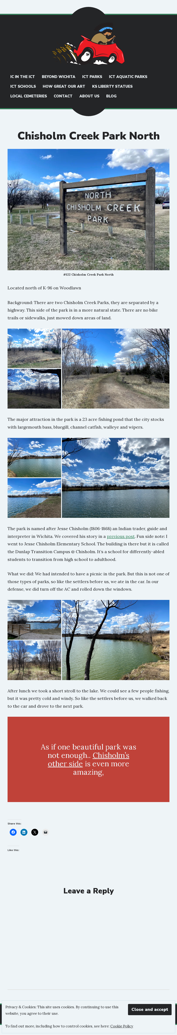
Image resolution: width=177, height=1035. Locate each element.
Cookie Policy (121, 1026)
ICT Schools (23, 86)
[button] (34, 348)
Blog (111, 96)
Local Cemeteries (28, 96)
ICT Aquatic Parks (128, 76)
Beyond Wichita (58, 76)
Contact (63, 96)
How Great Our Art (64, 86)
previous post (121, 536)
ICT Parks (92, 76)
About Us (89, 96)
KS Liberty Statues (112, 86)
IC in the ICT (22, 76)
